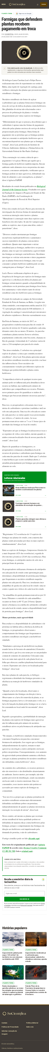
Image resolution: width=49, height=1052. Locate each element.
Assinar (44, 4)
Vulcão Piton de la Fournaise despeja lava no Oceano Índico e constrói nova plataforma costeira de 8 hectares (36, 990)
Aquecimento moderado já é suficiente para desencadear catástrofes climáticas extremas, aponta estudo (36, 957)
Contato (4, 1023)
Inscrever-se (24, 899)
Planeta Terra (7, 13)
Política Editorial (32, 1023)
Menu (4, 4)
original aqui (27, 851)
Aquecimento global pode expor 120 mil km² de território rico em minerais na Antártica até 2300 (12, 956)
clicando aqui (33, 838)
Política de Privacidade (26, 905)
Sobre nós (30, 1027)
